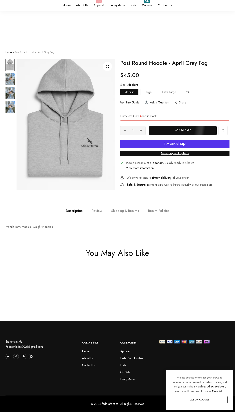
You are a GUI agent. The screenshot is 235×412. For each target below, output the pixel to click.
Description (74, 210)
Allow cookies (199, 399)
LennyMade (127, 379)
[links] (9, 356)
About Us (87, 358)
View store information (140, 168)
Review (97, 210)
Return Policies (158, 210)
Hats (123, 365)
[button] (223, 130)
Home (9, 52)
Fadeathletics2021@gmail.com (24, 347)
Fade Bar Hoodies (131, 358)
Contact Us (88, 365)
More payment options (175, 153)
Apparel (125, 351)
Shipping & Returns (125, 210)
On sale (125, 372)
